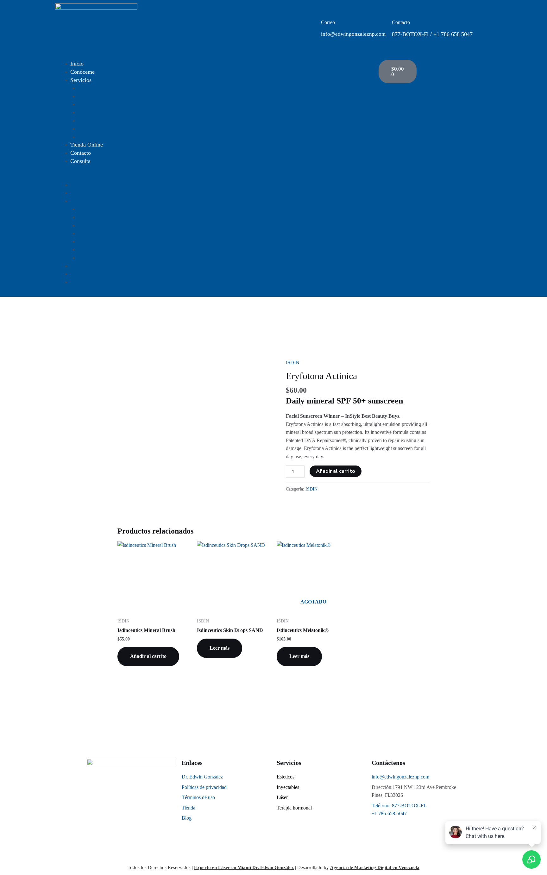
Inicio (77, 63)
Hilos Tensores (96, 137)
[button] (213, 177)
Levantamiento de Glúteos (111, 121)
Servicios (80, 80)
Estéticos (88, 88)
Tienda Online (86, 144)
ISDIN (292, 362)
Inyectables (91, 96)
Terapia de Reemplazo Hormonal (120, 112)
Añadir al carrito (335, 471)
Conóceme (82, 72)
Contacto (80, 153)
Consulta (80, 161)
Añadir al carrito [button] (148, 656)
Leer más (219, 648)
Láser (84, 104)
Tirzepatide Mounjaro (104, 129)
